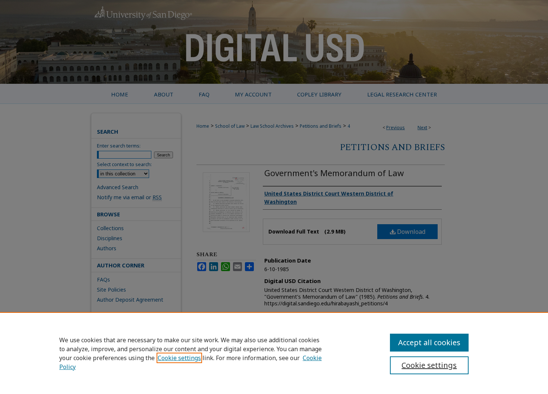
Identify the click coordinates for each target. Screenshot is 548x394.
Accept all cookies (429, 342)
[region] (274, 353)
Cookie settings (179, 358)
